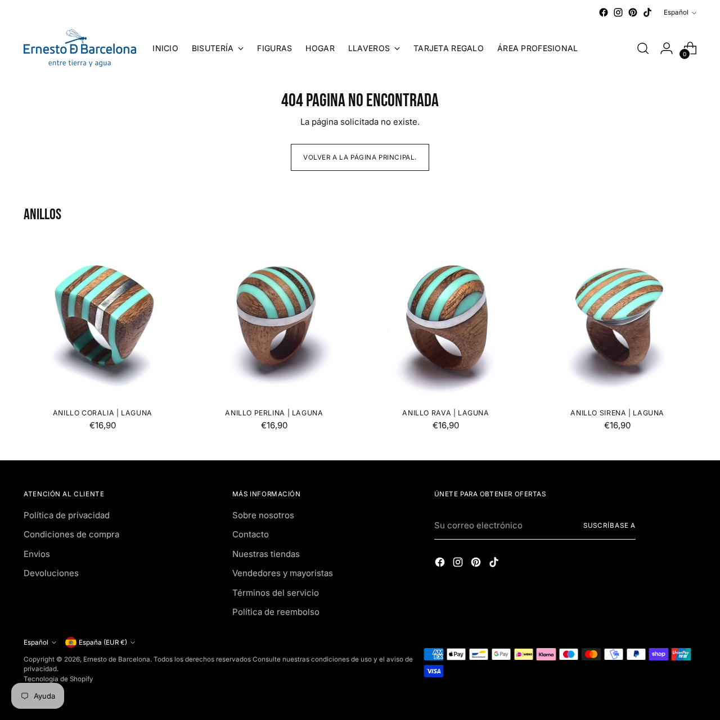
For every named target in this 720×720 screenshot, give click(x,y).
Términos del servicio (275, 592)
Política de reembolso (276, 611)
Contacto (250, 534)
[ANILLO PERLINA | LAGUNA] (274, 320)
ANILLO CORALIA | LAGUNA (102, 413)
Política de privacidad (67, 515)
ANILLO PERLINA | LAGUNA (274, 413)
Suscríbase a (609, 525)
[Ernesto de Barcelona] (80, 48)
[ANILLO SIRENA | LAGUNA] (617, 320)
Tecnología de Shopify (58, 679)
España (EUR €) (103, 642)
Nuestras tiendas (266, 554)
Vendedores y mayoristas (282, 573)
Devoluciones (51, 573)
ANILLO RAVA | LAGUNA (445, 413)
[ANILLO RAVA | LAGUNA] (446, 320)
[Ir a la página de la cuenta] (666, 48)
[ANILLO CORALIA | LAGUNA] (102, 320)
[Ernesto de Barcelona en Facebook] (603, 12)
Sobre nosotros (263, 515)
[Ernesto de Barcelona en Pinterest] (633, 12)
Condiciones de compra (71, 534)
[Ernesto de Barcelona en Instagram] (618, 12)
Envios (37, 554)
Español (676, 12)
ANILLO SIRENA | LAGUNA (617, 413)
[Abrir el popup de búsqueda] (643, 48)
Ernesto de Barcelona (116, 659)
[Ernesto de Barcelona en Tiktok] (647, 12)
